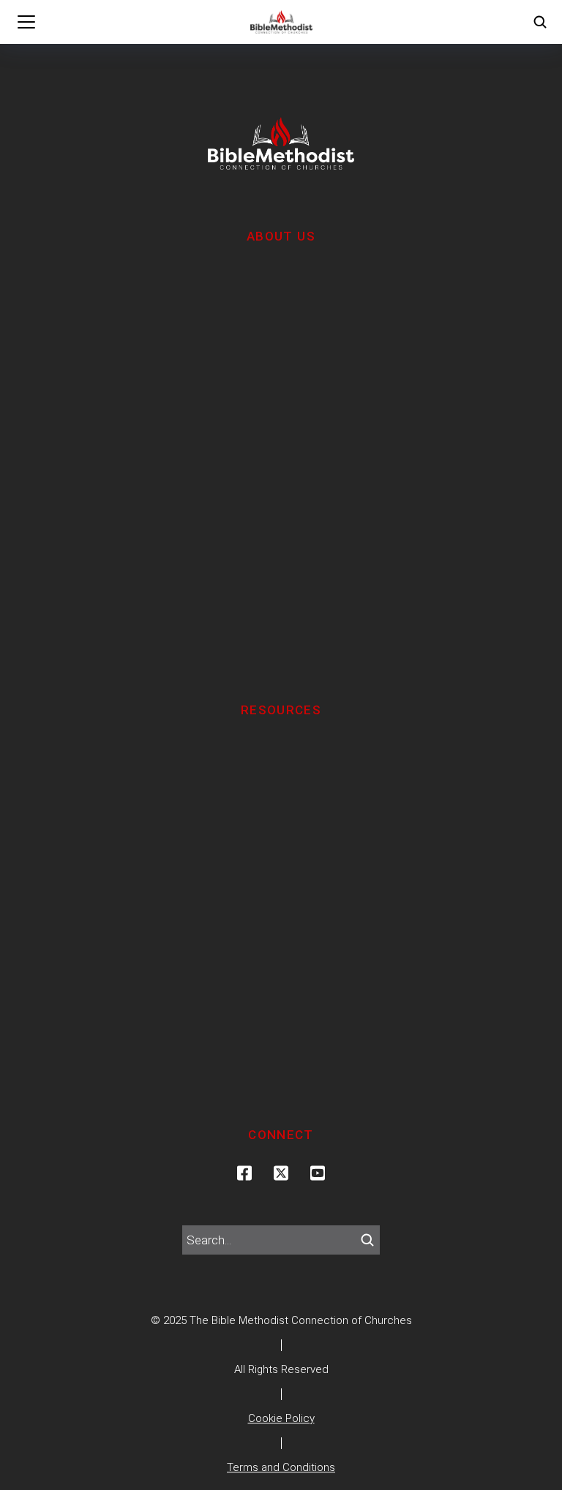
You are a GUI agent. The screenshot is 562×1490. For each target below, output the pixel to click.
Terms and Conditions (281, 1467)
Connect (281, 1134)
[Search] (367, 1240)
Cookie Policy (281, 1418)
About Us (281, 236)
